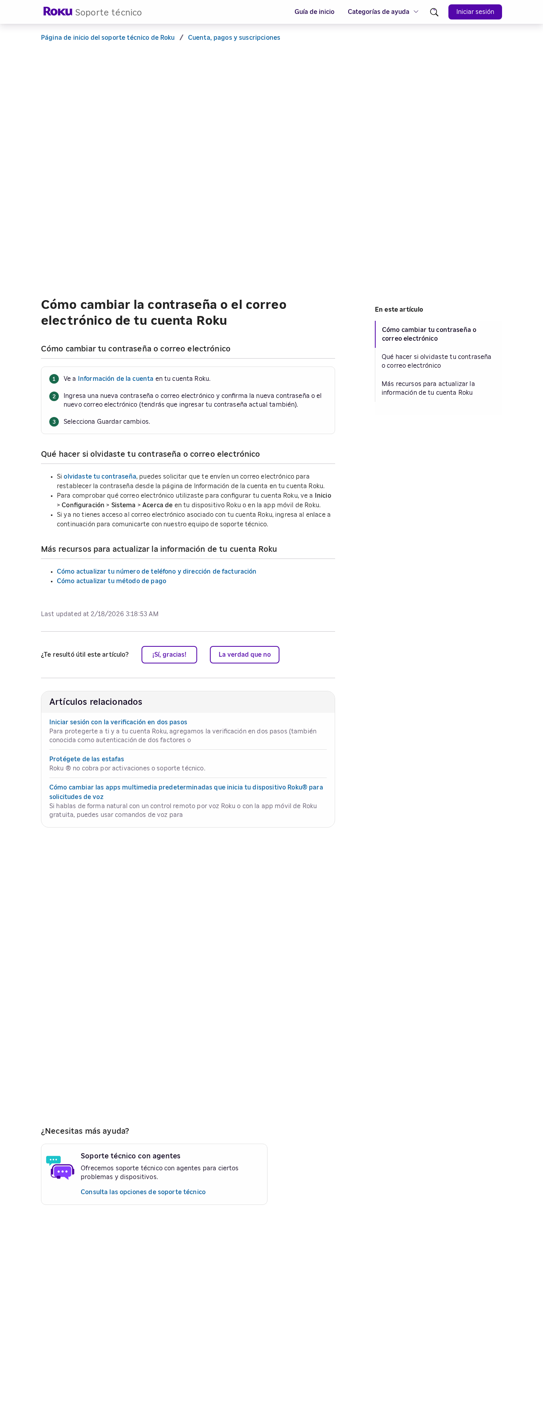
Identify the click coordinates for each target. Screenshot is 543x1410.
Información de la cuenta (116, 379)
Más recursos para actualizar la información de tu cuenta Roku (428, 388)
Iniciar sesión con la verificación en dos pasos (118, 722)
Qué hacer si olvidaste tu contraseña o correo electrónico (436, 361)
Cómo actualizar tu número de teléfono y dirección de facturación (157, 571)
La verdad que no (245, 655)
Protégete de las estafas (86, 759)
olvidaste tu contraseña (100, 476)
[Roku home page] (58, 14)
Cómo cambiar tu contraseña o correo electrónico (429, 334)
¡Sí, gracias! (169, 655)
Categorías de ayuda (378, 12)
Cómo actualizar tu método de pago (111, 581)
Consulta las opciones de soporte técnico (143, 1192)
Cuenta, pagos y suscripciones (234, 38)
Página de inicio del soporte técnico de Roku (108, 38)
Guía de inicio (314, 12)
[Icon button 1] (434, 12)
